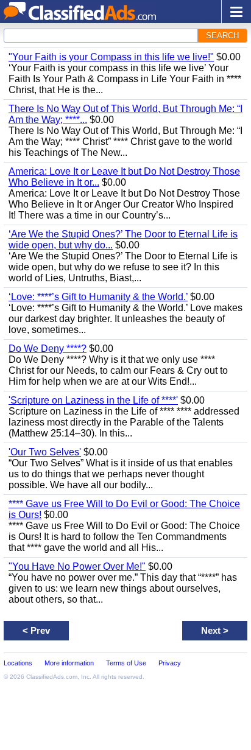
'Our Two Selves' (45, 452)
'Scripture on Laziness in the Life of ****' (93, 400)
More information (69, 663)
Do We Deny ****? (48, 348)
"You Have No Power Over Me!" (77, 566)
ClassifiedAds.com (51, 676)
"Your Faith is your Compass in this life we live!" (111, 57)
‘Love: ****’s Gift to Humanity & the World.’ (98, 297)
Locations (18, 663)
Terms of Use (126, 663)
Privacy (169, 663)
